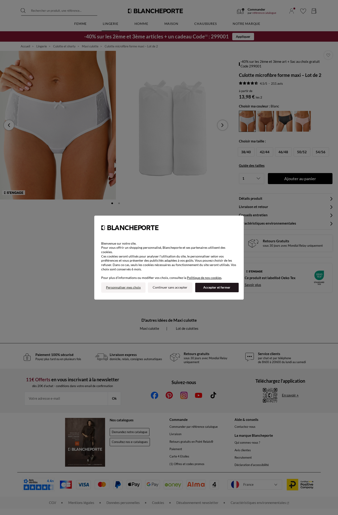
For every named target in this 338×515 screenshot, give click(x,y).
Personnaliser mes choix (123, 287)
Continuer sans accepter (170, 287)
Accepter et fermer (216, 287)
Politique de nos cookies (204, 278)
